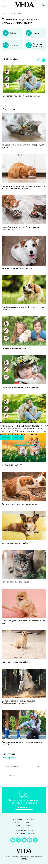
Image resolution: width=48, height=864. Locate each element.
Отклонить (18, 438)
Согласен (5, 438)
